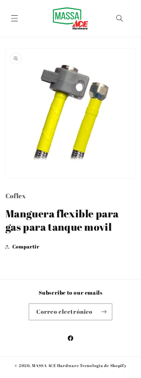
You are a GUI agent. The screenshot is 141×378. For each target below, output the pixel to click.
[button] (14, 18)
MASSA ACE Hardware (55, 365)
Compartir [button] (25, 246)
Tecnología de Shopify (103, 365)
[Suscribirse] (104, 311)
